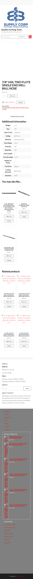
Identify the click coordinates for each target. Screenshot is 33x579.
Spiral (15, 143)
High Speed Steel (24, 107)
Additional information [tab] (17, 116)
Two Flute (4, 109)
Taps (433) (7, 543)
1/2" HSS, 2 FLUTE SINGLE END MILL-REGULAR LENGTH (17, 444)
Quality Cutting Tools (11, 29)
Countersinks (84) (9, 527)
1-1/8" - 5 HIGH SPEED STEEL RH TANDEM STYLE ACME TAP (18, 505)
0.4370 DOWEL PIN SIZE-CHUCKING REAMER (16, 437)
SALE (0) (6, 539)
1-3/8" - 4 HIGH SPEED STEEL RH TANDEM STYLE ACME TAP (18, 475)
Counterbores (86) (9, 524)
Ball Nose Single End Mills (14, 107)
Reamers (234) (8, 536)
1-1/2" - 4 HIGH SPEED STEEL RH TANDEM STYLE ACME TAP (18, 459)
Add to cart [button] (9, 216)
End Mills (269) (8, 533)
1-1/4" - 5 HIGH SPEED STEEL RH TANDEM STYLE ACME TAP (18, 490)
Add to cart (12, 96)
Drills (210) (7, 530)
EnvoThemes (20, 576)
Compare (20, 102)
